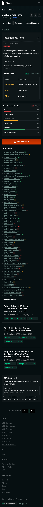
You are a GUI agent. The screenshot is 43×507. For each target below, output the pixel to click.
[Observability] (31, 15)
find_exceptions (10, 202)
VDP (3, 470)
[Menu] (39, 3)
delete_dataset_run (11, 181)
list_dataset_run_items (12, 271)
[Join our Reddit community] (23, 504)
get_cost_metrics (10, 218)
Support (5, 480)
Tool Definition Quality (11, 106)
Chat (3, 454)
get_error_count (10, 232)
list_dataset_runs (10, 274)
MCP (3, 9)
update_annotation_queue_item (16, 287)
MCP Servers (7, 423)
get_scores (8, 253)
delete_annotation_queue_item (16, 176)
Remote (6, 29)
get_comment (9, 213)
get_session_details (11, 255)
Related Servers (32, 23)
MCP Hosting (7, 432)
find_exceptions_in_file (13, 205)
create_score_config (12, 173)
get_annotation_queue (13, 208)
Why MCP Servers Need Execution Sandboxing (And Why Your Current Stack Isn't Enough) (19, 354)
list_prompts (9, 285)
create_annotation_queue (14, 152)
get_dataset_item (11, 226)
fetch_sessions (10, 194)
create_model (9, 168)
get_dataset (8, 224)
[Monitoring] (35, 15)
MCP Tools (6, 441)
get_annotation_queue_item (15, 210)
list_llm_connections (12, 279)
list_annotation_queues (13, 266)
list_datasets (9, 277)
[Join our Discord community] (20, 504)
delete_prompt (10, 186)
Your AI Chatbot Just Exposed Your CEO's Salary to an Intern (17, 329)
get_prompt (8, 242)
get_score (8, 245)
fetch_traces (9, 200)
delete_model (9, 184)
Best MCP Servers (9, 444)
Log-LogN (8, 18)
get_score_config (11, 247)
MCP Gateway (7, 429)
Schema (18, 23)
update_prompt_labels (13, 290)
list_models (8, 282)
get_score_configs (11, 250)
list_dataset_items (11, 269)
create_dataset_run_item (13, 165)
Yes (25, 411)
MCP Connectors (8, 426)
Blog (3, 489)
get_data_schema (11, 221)
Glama (4, 499)
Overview (7, 23)
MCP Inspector (7, 435)
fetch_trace (8, 197)
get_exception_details (12, 234)
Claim (15, 17)
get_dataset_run (10, 229)
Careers (5, 486)
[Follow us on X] (26, 504)
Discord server (32, 399)
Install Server (23, 141)
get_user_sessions (11, 258)
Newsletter (6, 492)
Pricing (4, 483)
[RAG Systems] (39, 15)
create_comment (10, 157)
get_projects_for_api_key (14, 239)
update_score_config (12, 293)
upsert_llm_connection (13, 295)
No (32, 411)
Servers (11, 9)
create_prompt (10, 170)
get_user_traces (10, 261)
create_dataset (10, 160)
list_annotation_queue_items (15, 263)
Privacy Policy (7, 467)
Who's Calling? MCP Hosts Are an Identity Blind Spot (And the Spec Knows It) (16, 308)
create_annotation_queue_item (16, 155)
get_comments (10, 216)
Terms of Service (8, 464)
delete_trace (9, 189)
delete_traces (9, 192)
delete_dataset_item (12, 178)
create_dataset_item (12, 163)
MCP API (12, 384)
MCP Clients (6, 438)
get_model (8, 237)
